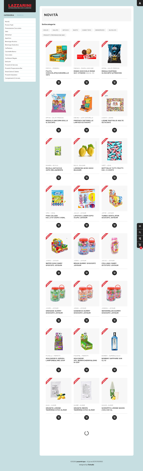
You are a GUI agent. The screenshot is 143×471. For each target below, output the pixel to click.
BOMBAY (105, 356)
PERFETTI (57, 356)
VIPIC (48, 213)
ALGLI (48, 405)
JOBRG (76, 260)
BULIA (76, 165)
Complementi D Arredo (12, 78)
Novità (7, 22)
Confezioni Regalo (11, 58)
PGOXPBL (77, 356)
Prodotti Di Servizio (11, 65)
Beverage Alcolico (11, 41)
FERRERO (56, 68)
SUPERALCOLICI (114, 356)
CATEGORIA (9, 15)
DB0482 (76, 118)
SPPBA (104, 68)
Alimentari (8, 35)
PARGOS (77, 68)
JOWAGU (105, 308)
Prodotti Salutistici (11, 75)
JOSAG (76, 308)
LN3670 (104, 118)
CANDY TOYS (86, 30)
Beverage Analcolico (12, 45)
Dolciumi (8, 62)
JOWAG (48, 260)
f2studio (91, 465)
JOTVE (104, 213)
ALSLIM (104, 405)
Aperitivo (8, 38)
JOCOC (104, 260)
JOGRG (48, 308)
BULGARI (82, 165)
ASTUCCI (66, 30)
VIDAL (109, 165)
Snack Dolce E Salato (12, 72)
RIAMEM (48, 165)
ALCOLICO (112, 30)
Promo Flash (9, 25)
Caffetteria (8, 48)
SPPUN (48, 118)
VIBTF (104, 165)
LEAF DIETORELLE (87, 118)
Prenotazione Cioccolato (13, 28)
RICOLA (55, 165)
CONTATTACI (101, 449)
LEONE (111, 118)
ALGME (76, 405)
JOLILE (76, 213)
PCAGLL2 (49, 356)
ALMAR (53, 405)
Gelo (6, 31)
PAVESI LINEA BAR (87, 68)
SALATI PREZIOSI (113, 68)
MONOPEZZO (99, 30)
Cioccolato (8, 55)
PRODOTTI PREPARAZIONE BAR (54, 35)
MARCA (20, 15)
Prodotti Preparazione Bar (13, 68)
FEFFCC (48, 68)
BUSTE (75, 30)
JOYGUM (83, 213)
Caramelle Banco (10, 51)
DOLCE (46, 30)
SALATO (55, 30)
